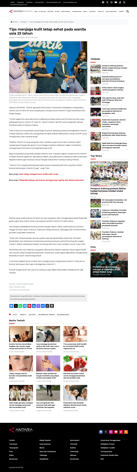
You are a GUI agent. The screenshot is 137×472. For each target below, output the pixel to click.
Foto (93, 247)
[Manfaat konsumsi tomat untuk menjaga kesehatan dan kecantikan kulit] (75, 363)
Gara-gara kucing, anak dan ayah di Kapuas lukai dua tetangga (113, 100)
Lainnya (121, 11)
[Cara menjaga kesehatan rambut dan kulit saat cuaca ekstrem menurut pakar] (48, 334)
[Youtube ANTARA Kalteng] (116, 2)
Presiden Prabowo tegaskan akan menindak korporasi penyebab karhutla (113, 223)
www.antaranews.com (53, 2)
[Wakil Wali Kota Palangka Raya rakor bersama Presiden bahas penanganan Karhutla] (95, 146)
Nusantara (13, 459)
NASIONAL (50, 11)
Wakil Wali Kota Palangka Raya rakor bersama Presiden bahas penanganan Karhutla (114, 145)
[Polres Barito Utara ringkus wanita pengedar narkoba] (95, 91)
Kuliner (73, 448)
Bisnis (85, 11)
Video (11, 455)
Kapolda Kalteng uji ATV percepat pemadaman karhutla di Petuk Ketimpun (113, 79)
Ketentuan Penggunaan (110, 440)
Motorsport (74, 440)
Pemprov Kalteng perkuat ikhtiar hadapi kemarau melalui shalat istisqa (114, 68)
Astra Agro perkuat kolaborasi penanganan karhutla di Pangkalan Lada (114, 111)
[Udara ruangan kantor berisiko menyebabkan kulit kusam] (21, 363)
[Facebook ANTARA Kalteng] (103, 2)
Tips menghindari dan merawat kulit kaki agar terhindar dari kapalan (45, 405)
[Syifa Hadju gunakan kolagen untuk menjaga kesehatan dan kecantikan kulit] (21, 393)
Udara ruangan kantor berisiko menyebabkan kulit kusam (20, 376)
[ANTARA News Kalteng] (21, 11)
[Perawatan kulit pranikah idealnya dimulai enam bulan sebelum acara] (75, 393)
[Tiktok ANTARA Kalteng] (120, 2)
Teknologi (74, 451)
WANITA (23, 314)
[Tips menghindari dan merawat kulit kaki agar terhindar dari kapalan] (48, 393)
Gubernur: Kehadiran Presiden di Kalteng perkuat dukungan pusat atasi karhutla (114, 212)
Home (15, 22)
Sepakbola (44, 459)
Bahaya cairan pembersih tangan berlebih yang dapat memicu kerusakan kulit (47, 376)
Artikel (57, 11)
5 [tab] (116, 279)
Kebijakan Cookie (108, 448)
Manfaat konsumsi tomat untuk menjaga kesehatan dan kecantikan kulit (74, 376)
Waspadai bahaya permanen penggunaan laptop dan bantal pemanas (51, 180)
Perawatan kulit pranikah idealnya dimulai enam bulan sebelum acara (75, 405)
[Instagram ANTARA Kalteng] (111, 2)
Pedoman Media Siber (109, 455)
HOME (35, 11)
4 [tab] (112, 279)
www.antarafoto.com (70, 2)
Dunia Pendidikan (111, 11)
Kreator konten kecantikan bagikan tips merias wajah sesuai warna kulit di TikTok (20, 346)
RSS (102, 459)
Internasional (77, 11)
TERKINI (95, 59)
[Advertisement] (48, 199)
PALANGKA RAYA (63, 314)
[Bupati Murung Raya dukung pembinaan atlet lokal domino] (95, 136)
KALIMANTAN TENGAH (46, 314)
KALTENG (32, 314)
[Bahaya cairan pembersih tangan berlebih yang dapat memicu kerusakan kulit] (48, 363)
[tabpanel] (109, 265)
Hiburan (73, 455)
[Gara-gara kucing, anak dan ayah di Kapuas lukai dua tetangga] (95, 101)
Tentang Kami (39, 2)
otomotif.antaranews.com (18, 4)
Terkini (12, 2)
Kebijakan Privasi (107, 444)
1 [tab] (103, 279)
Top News (29, 2)
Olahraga (92, 11)
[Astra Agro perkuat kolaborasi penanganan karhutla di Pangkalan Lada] (95, 112)
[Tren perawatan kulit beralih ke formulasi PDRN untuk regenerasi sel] (75, 334)
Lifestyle (100, 11)
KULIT (15, 314)
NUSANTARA (42, 11)
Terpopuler (20, 2)
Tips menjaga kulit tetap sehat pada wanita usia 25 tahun (51, 22)
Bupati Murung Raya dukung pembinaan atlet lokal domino (114, 134)
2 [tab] (106, 279)
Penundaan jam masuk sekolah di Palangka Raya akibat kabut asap (106, 269)
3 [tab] (109, 279)
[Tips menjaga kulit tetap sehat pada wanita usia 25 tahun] (109, 174)
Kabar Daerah (65, 11)
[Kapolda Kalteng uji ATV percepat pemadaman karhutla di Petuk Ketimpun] (95, 80)
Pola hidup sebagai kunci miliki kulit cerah (38, 174)
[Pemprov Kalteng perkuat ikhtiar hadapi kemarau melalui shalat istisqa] (95, 69)
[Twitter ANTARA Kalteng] (107, 2)
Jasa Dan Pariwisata (48, 451)
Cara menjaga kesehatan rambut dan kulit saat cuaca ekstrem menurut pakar (47, 346)
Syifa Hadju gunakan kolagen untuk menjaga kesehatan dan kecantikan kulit (21, 405)
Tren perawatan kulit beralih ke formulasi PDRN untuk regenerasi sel (75, 346)
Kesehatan (74, 459)
